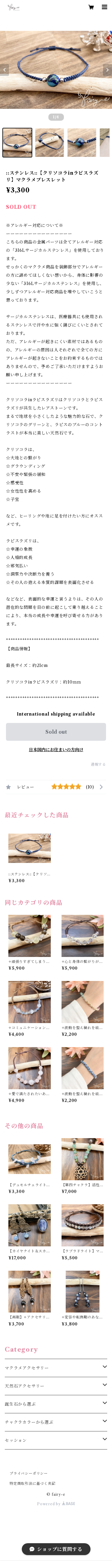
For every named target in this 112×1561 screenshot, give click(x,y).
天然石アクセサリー (25, 1386)
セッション (16, 1440)
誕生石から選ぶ (20, 1404)
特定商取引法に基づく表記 (33, 1483)
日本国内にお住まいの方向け (56, 749)
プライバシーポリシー (29, 1473)
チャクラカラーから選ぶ (29, 1422)
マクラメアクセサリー (27, 1368)
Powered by (49, 1504)
